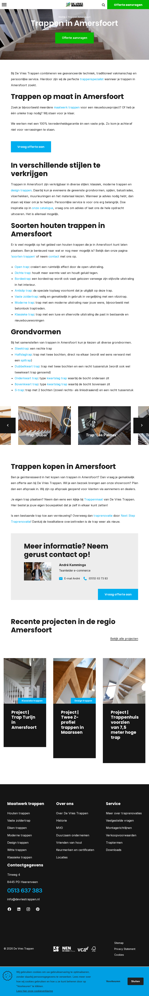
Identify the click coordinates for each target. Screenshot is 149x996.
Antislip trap (23, 290)
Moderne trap (24, 302)
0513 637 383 (24, 890)
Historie (61, 820)
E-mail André (72, 578)
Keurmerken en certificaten (75, 850)
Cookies (119, 954)
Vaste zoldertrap (26, 296)
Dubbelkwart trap (27, 366)
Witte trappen (17, 850)
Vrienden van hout (69, 842)
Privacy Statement (124, 949)
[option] (44, 425)
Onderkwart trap (26, 378)
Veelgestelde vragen (120, 820)
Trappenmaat (93, 499)
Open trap (22, 267)
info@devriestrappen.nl (23, 899)
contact (54, 256)
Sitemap (119, 943)
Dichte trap (22, 273)
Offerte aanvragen (74, 38)
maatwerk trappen (67, 107)
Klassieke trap (24, 314)
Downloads (113, 850)
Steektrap (22, 348)
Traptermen (114, 842)
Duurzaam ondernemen (72, 835)
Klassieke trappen (19, 857)
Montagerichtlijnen (119, 828)
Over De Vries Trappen (72, 813)
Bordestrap (22, 278)
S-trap (19, 390)
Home (62, 16)
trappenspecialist (92, 79)
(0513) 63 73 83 (98, 578)
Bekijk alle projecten (124, 638)
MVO (59, 828)
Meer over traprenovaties (124, 813)
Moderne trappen (19, 835)
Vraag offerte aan (30, 147)
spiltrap (26, 360)
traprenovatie (103, 515)
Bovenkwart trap (26, 384)
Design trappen (18, 842)
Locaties (62, 857)
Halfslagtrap (23, 354)
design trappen (21, 190)
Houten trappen (18, 813)
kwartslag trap (57, 378)
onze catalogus (42, 208)
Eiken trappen (17, 828)
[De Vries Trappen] (74, 4)
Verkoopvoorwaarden (121, 835)
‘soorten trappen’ (23, 256)
